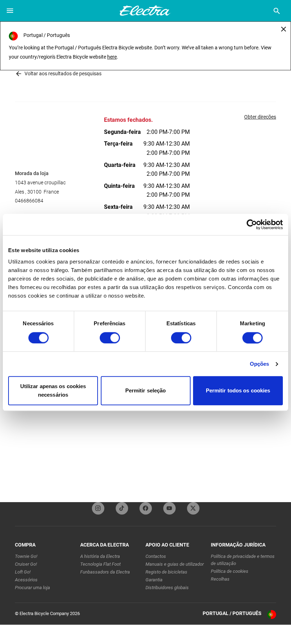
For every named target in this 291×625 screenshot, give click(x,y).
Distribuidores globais (167, 587)
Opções (259, 364)
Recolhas (220, 579)
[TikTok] (122, 508)
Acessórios (26, 579)
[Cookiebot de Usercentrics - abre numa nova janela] (252, 224)
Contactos (156, 556)
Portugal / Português (232, 613)
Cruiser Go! (26, 564)
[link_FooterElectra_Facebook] (145, 508)
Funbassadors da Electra (105, 572)
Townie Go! (26, 556)
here (112, 57)
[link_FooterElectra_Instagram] (98, 508)
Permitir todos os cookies (238, 391)
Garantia (154, 579)
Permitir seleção (145, 391)
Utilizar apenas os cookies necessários (53, 391)
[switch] (110, 337)
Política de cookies (229, 571)
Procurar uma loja (32, 587)
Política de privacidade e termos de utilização (243, 560)
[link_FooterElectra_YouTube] (169, 508)
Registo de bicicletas (166, 572)
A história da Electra (100, 556)
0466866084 (29, 200)
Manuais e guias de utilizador (175, 564)
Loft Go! (23, 572)
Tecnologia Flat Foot (100, 564)
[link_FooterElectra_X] (193, 508)
